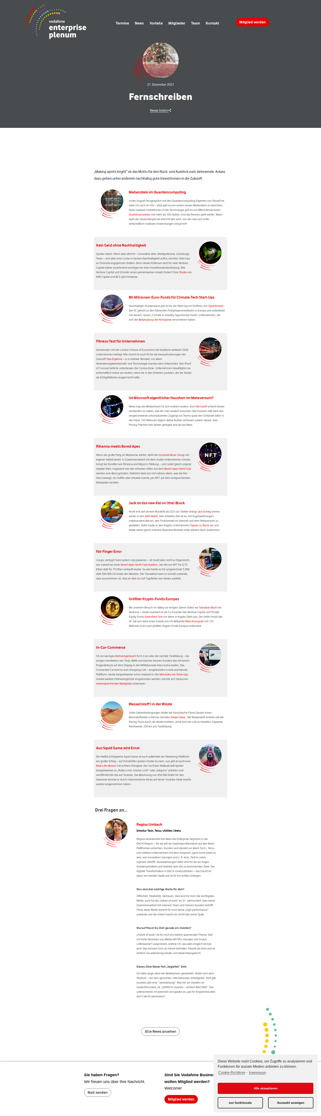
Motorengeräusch (125, 656)
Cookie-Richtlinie (231, 1072)
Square (194, 525)
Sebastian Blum (208, 607)
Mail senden (98, 1092)
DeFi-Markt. (151, 516)
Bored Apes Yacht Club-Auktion (139, 564)
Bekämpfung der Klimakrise (155, 319)
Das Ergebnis (114, 359)
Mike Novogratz (194, 621)
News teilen (159, 110)
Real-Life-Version (106, 765)
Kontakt (212, 23)
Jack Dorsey (204, 511)
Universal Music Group (171, 455)
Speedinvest (215, 306)
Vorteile (156, 23)
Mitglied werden (252, 22)
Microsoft (201, 406)
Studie (183, 272)
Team (195, 23)
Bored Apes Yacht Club (177, 468)
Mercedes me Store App (173, 674)
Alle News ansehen (160, 1031)
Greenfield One (154, 616)
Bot (134, 578)
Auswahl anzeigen (290, 1102)
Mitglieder (176, 23)
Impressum (257, 1072)
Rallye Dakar (178, 717)
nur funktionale (240, 1102)
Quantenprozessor (139, 214)
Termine (122, 23)
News (139, 23)
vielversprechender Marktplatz (114, 683)
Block (206, 525)
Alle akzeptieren (266, 1088)
